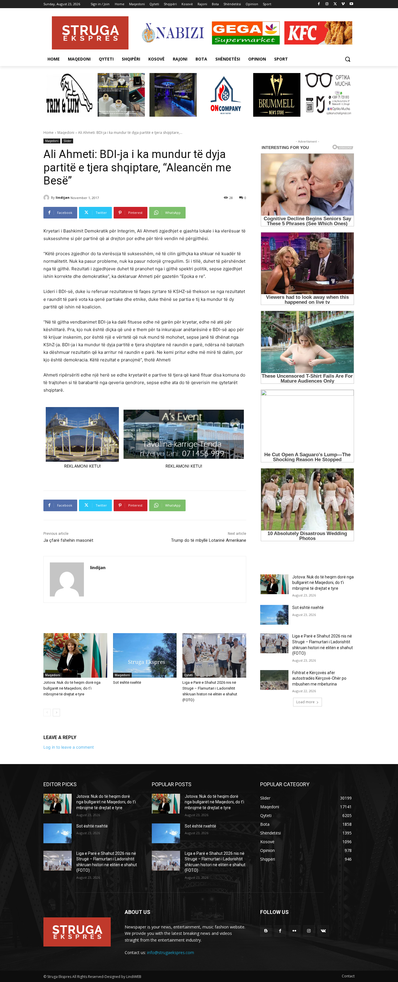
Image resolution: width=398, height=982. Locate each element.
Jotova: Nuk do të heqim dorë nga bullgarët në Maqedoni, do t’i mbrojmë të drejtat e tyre (72, 688)
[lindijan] (47, 197)
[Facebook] (319, 4)
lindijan (63, 197)
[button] (348, 59)
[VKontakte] (323, 931)
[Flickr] (294, 931)
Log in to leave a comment (68, 747)
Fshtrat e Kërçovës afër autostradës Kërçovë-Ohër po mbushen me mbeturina (319, 678)
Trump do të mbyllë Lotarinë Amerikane (208, 540)
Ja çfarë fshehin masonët (68, 540)
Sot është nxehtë (127, 682)
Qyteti (188, 675)
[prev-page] (47, 712)
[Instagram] (327, 4)
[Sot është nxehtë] (145, 655)
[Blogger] (266, 931)
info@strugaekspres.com (170, 952)
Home (48, 132)
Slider (67, 141)
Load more (305, 701)
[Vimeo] (343, 4)
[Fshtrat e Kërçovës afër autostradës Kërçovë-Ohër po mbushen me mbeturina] (274, 680)
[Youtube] (351, 4)
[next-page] (56, 712)
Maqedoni (65, 132)
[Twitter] (335, 4)
